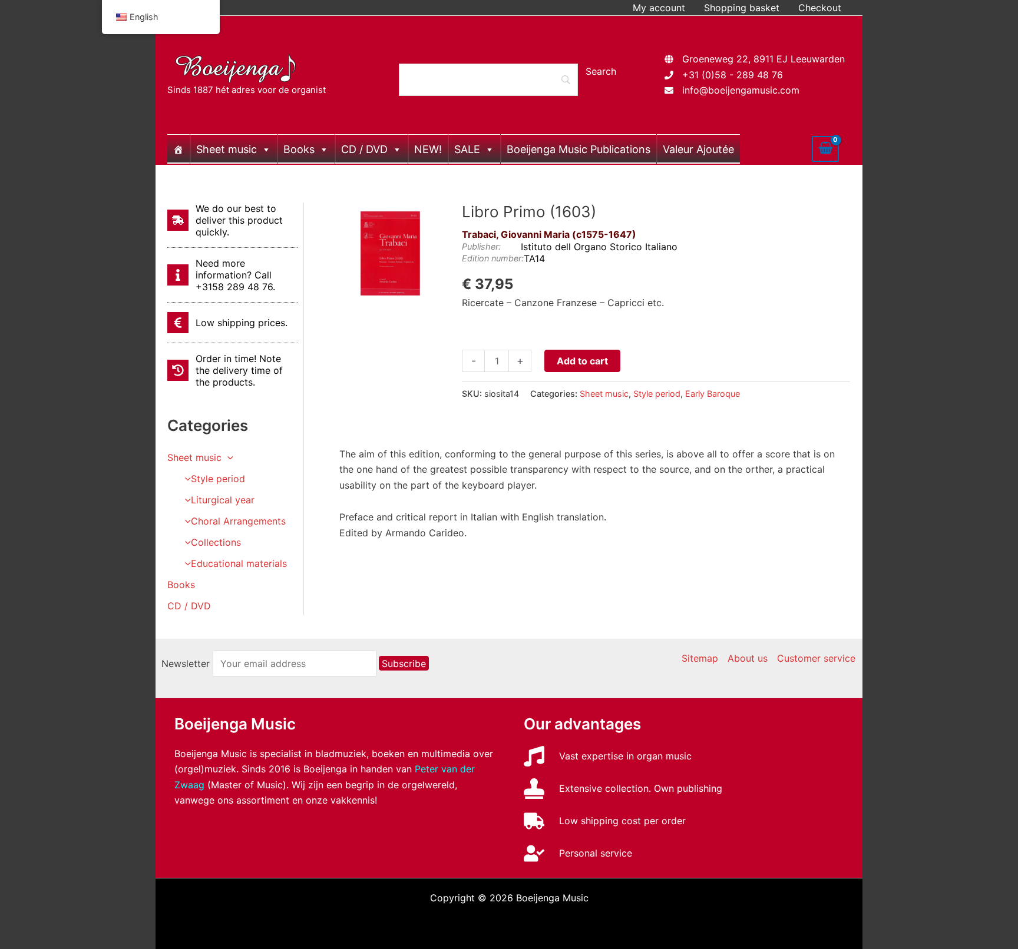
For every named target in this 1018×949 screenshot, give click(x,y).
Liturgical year (222, 500)
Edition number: (493, 258)
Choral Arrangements (238, 521)
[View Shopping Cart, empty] (825, 149)
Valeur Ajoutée (698, 149)
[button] (227, 457)
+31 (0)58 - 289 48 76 (732, 75)
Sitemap (700, 658)
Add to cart (582, 361)
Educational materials (239, 563)
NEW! (428, 149)
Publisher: (481, 246)
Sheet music (226, 149)
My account (659, 8)
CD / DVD (364, 149)
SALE (467, 149)
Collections (216, 542)
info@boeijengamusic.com (740, 90)
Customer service (816, 658)
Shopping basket (741, 8)
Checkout (819, 8)
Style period (218, 479)
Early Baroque (712, 394)
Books (299, 149)
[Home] (178, 149)
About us (748, 658)
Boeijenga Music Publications (578, 149)
